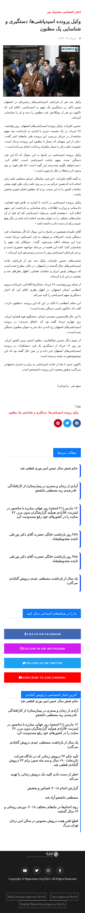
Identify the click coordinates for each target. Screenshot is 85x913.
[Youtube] (25, 870)
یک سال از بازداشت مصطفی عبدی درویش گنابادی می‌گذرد (43, 580)
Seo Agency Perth (64, 897)
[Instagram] (48, 870)
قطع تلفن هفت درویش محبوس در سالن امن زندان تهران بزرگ (43, 823)
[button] (77, 423)
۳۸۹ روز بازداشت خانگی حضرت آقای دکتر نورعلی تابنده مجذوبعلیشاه (43, 536)
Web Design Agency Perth (26, 897)
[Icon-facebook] (60, 870)
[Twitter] (36, 870)
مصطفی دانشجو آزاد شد (61, 797)
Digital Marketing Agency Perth (42, 904)
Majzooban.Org (34, 879)
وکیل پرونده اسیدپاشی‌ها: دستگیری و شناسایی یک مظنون (43, 412)
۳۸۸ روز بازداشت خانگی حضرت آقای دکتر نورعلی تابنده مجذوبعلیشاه (43, 558)
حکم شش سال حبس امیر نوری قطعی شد (49, 468)
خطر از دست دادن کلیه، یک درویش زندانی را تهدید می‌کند (44, 776)
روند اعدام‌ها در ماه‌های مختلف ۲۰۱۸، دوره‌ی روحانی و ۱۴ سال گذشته (41, 809)
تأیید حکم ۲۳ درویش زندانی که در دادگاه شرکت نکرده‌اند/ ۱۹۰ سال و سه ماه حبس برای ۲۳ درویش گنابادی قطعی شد (43, 760)
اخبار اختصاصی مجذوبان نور (64, 11)
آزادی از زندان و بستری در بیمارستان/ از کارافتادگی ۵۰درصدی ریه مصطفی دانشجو (43, 488)
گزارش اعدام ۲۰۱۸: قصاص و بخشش (52, 788)
